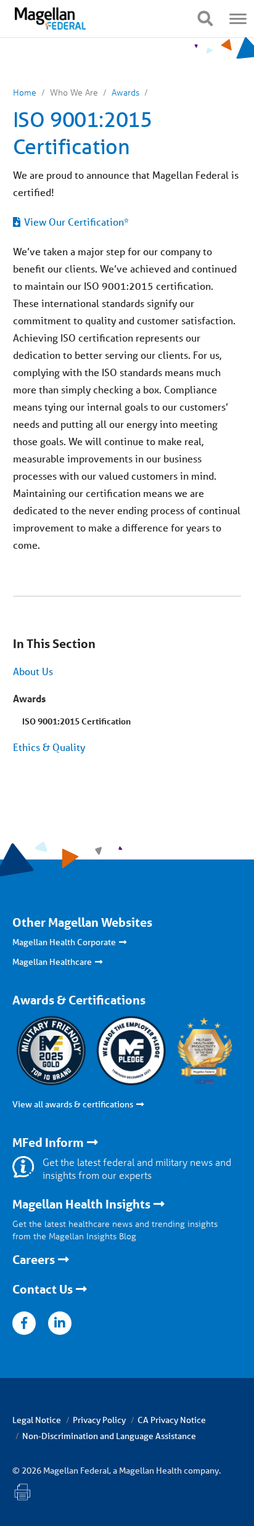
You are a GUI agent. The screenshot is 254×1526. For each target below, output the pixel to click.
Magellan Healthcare (52, 961)
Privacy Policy (99, 1419)
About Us (33, 671)
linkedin (60, 1323)
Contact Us (42, 1289)
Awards (29, 698)
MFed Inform (48, 1142)
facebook (24, 1323)
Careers (33, 1259)
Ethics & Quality (49, 746)
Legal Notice (36, 1419)
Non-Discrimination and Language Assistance (109, 1436)
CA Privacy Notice (171, 1419)
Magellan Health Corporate (64, 942)
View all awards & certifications (72, 1104)
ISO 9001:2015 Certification (76, 721)
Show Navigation (205, 18)
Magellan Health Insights (81, 1204)
